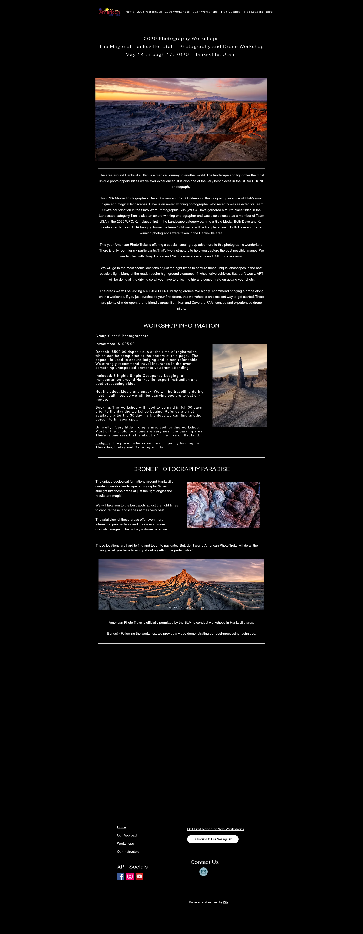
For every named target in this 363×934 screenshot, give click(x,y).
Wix (225, 902)
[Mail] (203, 871)
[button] (230, 11)
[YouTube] (139, 876)
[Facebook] (120, 876)
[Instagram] (130, 876)
